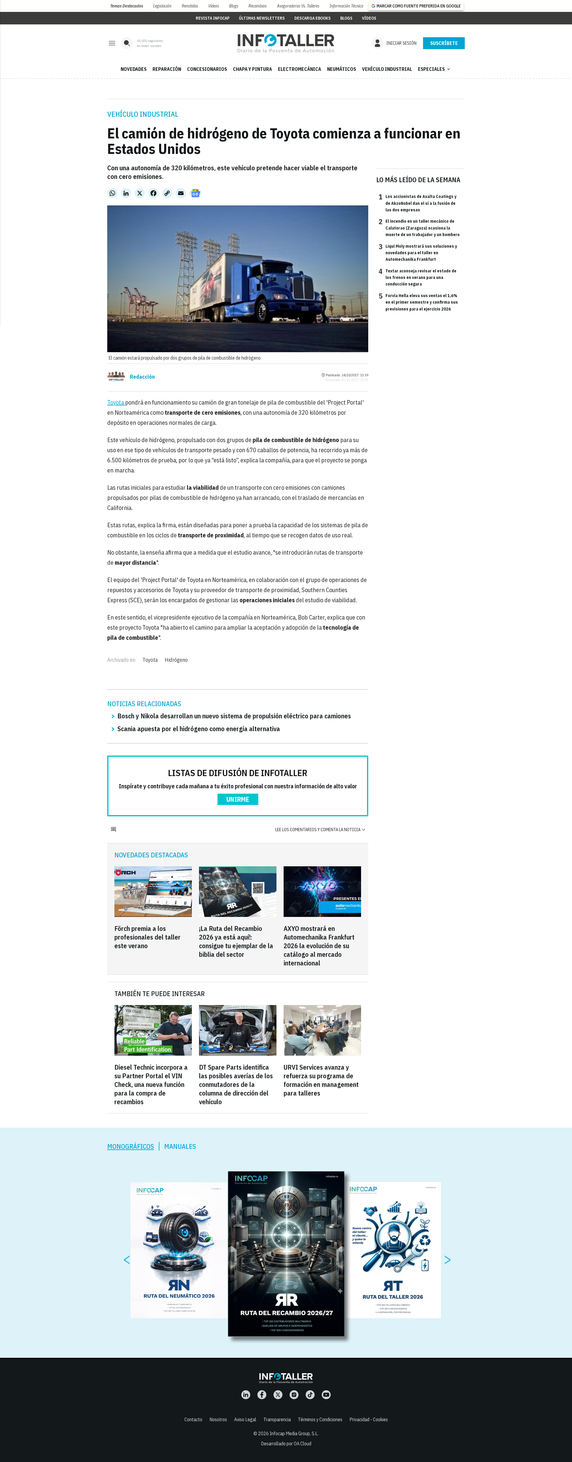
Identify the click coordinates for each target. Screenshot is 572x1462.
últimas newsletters (262, 18)
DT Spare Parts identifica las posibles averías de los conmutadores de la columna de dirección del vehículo (236, 1084)
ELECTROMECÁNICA (299, 69)
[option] (286, 1254)
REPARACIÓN (167, 69)
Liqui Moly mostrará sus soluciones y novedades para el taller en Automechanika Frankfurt (418, 252)
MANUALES (180, 1146)
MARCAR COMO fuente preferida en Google (419, 6)
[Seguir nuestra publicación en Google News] (195, 193)
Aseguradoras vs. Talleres (298, 6)
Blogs (233, 6)
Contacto (193, 1419)
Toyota (116, 402)
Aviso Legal (245, 1419)
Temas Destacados (126, 6)
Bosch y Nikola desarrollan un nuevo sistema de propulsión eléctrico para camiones (234, 716)
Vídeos (213, 6)
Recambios (257, 6)
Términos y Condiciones (320, 1419)
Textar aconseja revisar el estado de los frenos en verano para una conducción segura (417, 277)
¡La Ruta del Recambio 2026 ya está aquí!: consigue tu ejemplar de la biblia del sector (236, 941)
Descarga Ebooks (312, 18)
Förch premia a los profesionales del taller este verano (147, 937)
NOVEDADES (134, 69)
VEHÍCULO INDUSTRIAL (387, 69)
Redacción (142, 377)
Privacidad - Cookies (368, 1419)
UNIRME (237, 799)
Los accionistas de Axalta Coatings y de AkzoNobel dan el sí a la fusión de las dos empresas (417, 203)
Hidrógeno (176, 659)
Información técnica (346, 6)
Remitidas (190, 6)
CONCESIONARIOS (207, 69)
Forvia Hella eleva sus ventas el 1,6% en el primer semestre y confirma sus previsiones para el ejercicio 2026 (418, 302)
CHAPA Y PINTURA (252, 69)
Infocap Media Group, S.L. (294, 1433)
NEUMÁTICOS (341, 69)
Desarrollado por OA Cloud (286, 1444)
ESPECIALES (434, 69)
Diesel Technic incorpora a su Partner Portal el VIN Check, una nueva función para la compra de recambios (151, 1084)
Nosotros (218, 1419)
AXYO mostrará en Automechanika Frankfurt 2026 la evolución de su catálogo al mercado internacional (319, 945)
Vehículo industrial (142, 114)
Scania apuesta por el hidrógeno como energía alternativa (198, 728)
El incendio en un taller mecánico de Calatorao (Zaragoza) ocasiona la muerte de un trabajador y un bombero (419, 227)
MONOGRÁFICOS (130, 1146)
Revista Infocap (212, 18)
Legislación (162, 6)
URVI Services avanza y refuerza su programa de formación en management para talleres (321, 1080)
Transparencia (277, 1419)
